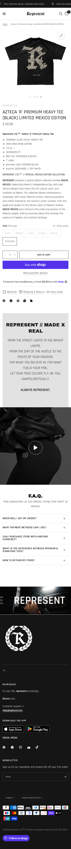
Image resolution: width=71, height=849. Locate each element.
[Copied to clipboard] (32, 301)
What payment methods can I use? (25, 527)
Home (5, 24)
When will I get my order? (20, 518)
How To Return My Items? (19, 560)
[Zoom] (61, 35)
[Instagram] (23, 747)
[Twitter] (14, 747)
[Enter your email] (65, 777)
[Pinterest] (19, 301)
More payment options (35, 273)
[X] (12, 301)
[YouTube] (31, 747)
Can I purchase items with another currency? (25, 538)
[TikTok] (39, 747)
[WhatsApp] (25, 301)
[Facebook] (5, 301)
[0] (66, 14)
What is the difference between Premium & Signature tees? (30, 550)
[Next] (41, 97)
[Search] (61, 14)
